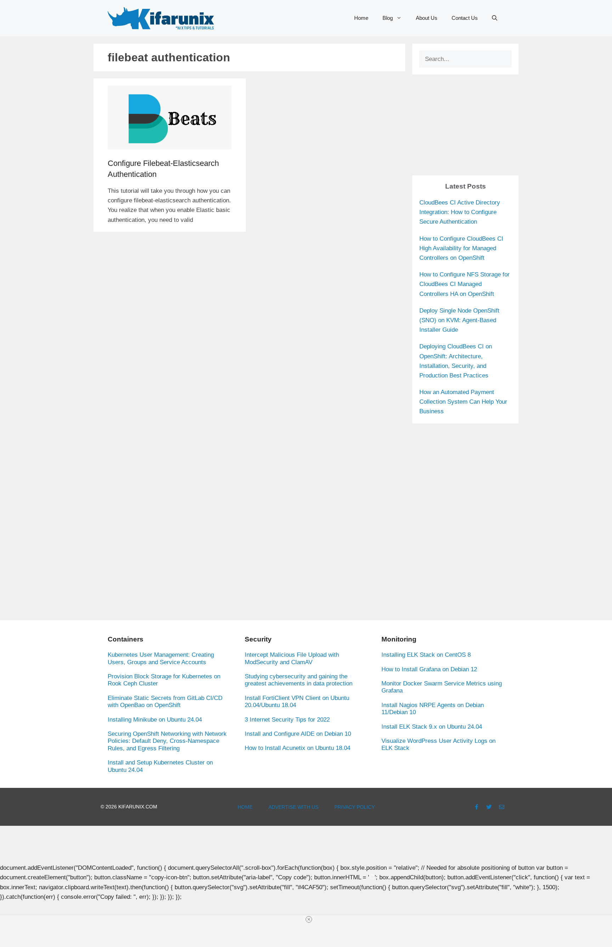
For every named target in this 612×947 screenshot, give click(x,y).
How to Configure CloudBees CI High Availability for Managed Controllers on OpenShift (461, 248)
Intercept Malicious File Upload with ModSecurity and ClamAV (292, 658)
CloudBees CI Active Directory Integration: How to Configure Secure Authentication (459, 212)
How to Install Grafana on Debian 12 (429, 669)
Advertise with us (293, 807)
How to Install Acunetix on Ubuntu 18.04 (297, 748)
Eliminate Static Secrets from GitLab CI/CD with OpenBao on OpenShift (165, 701)
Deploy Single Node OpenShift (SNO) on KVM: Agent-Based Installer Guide (459, 320)
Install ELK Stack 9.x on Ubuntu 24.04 (431, 726)
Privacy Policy (354, 807)
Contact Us (465, 18)
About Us (426, 18)
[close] (309, 919)
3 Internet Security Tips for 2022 (287, 719)
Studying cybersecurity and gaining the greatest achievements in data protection (298, 680)
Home (361, 18)
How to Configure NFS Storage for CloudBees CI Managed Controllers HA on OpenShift (464, 284)
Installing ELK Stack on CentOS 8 (426, 654)
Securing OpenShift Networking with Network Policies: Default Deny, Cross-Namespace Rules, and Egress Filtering (167, 741)
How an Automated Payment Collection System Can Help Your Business (463, 402)
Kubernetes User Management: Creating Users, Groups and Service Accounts (161, 658)
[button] (494, 18)
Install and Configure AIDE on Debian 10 (298, 733)
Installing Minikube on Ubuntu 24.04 (155, 719)
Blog (387, 18)
